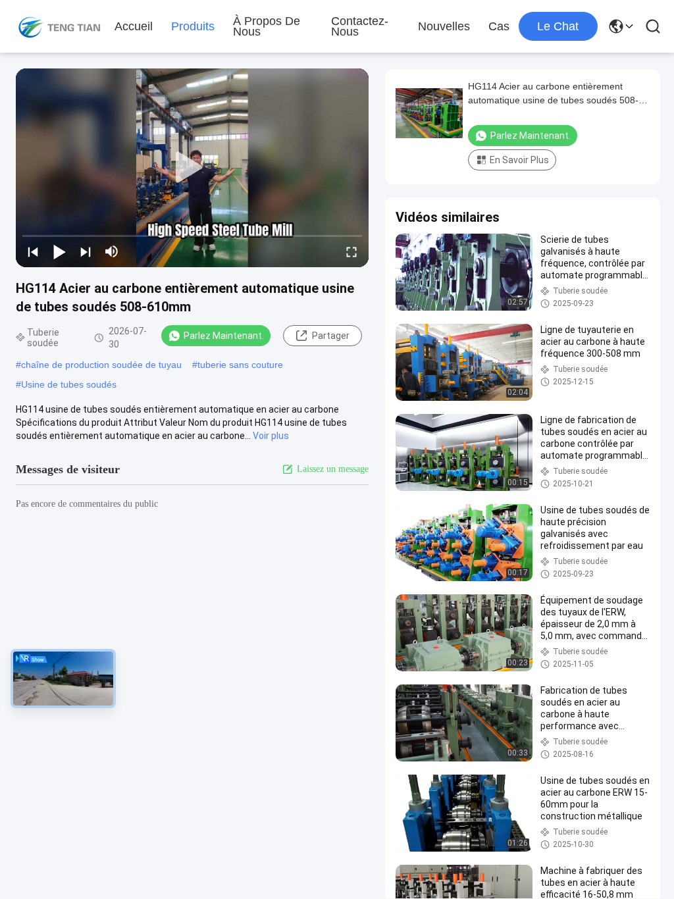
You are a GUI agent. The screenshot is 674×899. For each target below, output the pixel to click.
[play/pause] (59, 251)
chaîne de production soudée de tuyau (101, 364)
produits (193, 26)
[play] (192, 167)
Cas (498, 26)
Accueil (134, 26)
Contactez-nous (359, 26)
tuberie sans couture (240, 364)
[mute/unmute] (112, 251)
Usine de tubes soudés (69, 384)
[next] (85, 251)
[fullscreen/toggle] (351, 251)
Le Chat (558, 26)
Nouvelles (444, 26)
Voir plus (271, 435)
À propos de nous (266, 26)
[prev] (33, 251)
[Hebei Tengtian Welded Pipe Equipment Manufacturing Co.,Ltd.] (59, 26)
